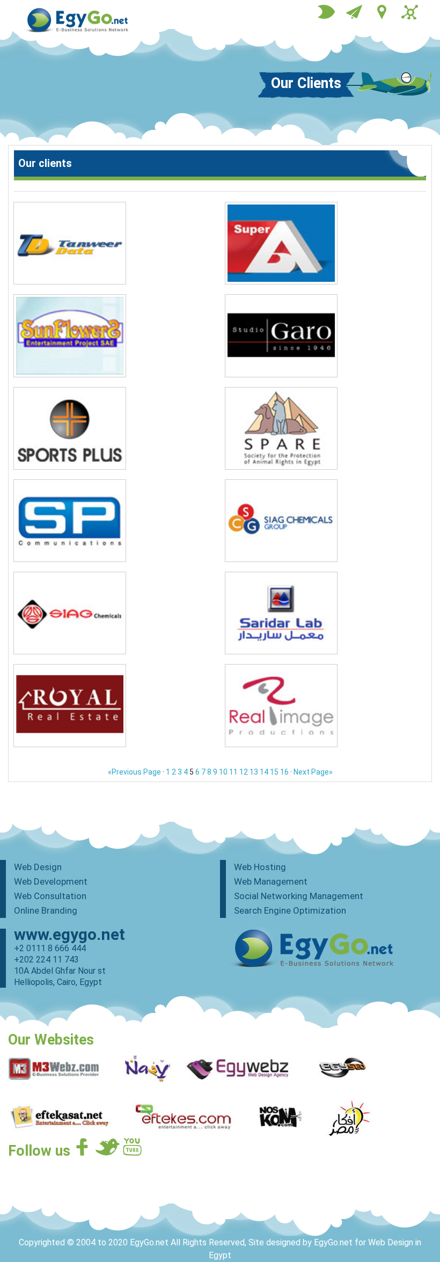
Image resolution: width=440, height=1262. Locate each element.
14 (264, 772)
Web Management (270, 881)
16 (284, 772)
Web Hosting (260, 867)
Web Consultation (50, 896)
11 (233, 772)
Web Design (38, 867)
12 (243, 772)
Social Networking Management (298, 896)
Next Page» (313, 772)
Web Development (50, 881)
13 (254, 772)
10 (223, 772)
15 (274, 772)
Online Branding (45, 910)
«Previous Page (134, 772)
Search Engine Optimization (290, 910)
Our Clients (306, 82)
